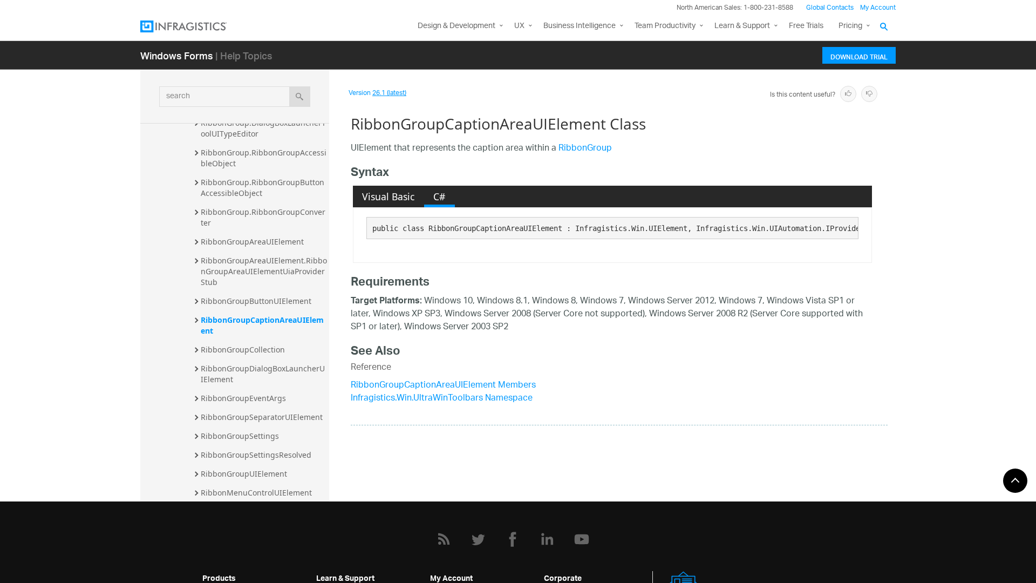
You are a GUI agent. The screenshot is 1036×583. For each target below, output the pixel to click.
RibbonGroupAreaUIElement (252, 241)
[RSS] (443, 539)
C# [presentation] (439, 196)
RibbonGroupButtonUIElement (256, 301)
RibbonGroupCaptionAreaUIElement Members (443, 386)
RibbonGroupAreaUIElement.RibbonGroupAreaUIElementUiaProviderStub (264, 271)
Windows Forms (176, 55)
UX (519, 26)
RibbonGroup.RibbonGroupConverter (263, 217)
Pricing (850, 26)
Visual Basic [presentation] (388, 196)
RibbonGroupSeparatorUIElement (262, 417)
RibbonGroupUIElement (244, 474)
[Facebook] (512, 539)
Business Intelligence (579, 26)
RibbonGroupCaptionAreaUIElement (262, 325)
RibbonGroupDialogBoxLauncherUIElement (263, 373)
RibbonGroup (585, 149)
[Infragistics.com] (194, 26)
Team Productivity (665, 26)
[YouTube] (581, 539)
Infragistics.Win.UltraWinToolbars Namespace (442, 399)
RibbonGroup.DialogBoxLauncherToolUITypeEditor (263, 128)
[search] (299, 96)
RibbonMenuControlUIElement (256, 492)
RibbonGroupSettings (240, 436)
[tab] (388, 196)
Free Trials (806, 26)
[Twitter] (478, 539)
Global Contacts (830, 8)
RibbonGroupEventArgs (243, 398)
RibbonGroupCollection (243, 349)
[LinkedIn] (547, 539)
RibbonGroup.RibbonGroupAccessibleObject (263, 157)
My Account (878, 8)
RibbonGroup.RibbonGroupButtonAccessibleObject (262, 187)
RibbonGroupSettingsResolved (256, 455)
